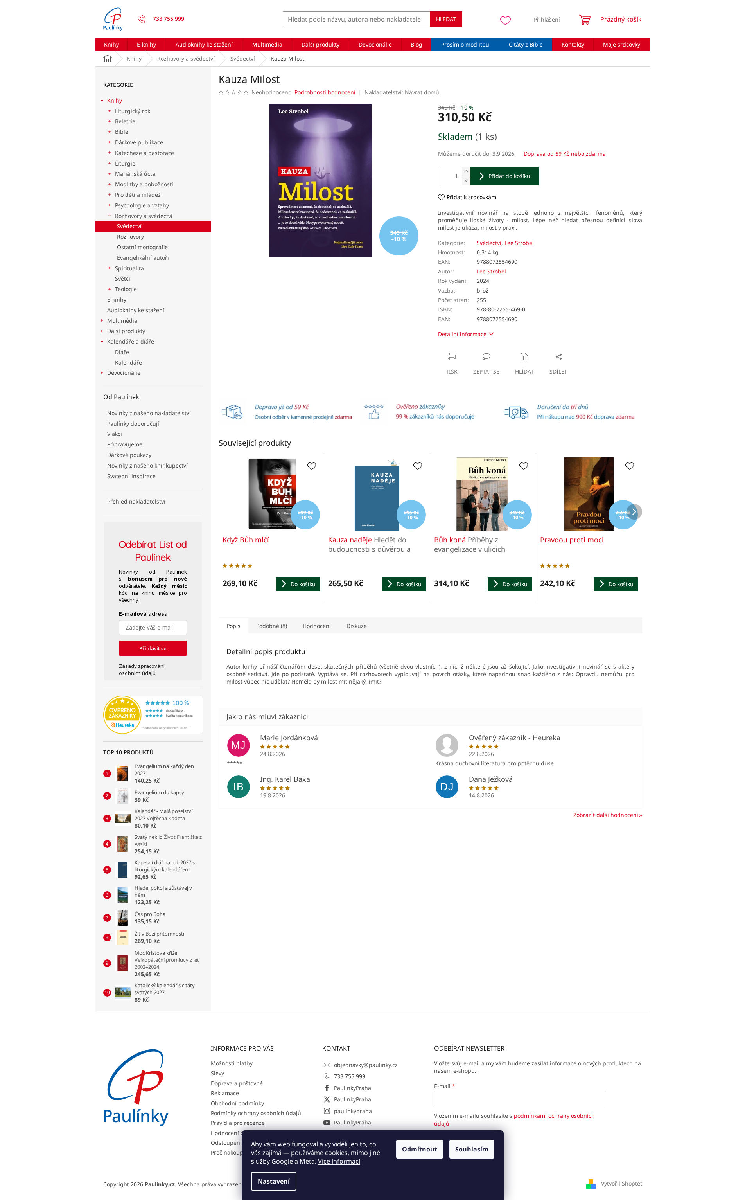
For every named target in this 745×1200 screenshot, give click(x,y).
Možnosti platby (232, 1063)
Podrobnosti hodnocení (324, 92)
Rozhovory (130, 236)
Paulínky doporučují (133, 423)
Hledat (446, 19)
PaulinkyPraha (352, 1088)
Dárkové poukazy (129, 455)
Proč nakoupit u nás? (238, 1152)
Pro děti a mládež (138, 194)
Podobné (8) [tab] (271, 626)
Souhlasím (471, 1149)
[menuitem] (111, 44)
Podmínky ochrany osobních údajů (256, 1113)
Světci (122, 278)
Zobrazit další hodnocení (605, 815)
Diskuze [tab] (356, 626)
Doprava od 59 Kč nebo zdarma (565, 153)
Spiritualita (129, 268)
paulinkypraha (353, 1111)
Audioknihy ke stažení (135, 310)
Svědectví (129, 226)
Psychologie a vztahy (142, 205)
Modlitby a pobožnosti (144, 184)
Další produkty (126, 331)
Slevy (217, 1073)
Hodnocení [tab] (317, 626)
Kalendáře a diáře (130, 341)
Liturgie (125, 163)
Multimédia (122, 320)
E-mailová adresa (143, 613)
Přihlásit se (153, 648)
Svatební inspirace (131, 476)
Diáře (122, 352)
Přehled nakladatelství (136, 501)
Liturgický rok (132, 111)
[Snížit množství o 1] (466, 180)
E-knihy (116, 299)
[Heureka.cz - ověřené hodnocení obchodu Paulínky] (153, 715)
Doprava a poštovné (237, 1083)
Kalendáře (128, 362)
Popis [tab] (233, 626)
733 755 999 (349, 1076)
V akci (114, 433)
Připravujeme (124, 444)
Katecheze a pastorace (144, 153)
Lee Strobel (519, 242)
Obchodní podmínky (237, 1103)
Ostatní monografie (142, 247)
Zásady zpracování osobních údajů (142, 669)
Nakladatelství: (401, 92)
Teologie (126, 289)
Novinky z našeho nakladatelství (149, 413)
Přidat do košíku (509, 176)
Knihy (114, 100)
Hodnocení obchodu (237, 1133)
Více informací (339, 1161)
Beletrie (125, 121)
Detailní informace (462, 334)
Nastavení (274, 1181)
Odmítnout (419, 1149)
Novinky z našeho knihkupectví (147, 465)
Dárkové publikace (139, 142)
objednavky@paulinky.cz (366, 1065)
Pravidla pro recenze (238, 1122)
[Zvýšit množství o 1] (466, 171)
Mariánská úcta (135, 173)
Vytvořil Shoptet (621, 1183)
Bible (121, 131)
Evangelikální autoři (143, 257)
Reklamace (225, 1093)
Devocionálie (123, 372)
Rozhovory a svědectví (143, 215)
